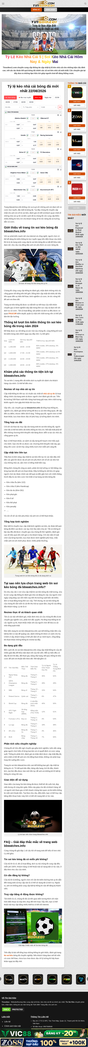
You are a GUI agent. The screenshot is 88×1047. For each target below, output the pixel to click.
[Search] (85, 3)
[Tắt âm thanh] (60, 107)
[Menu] (3, 3)
